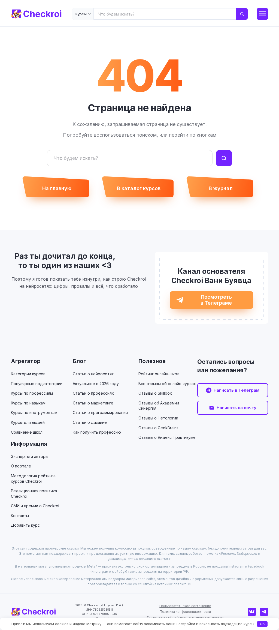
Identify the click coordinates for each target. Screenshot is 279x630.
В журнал (221, 188)
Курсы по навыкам (28, 403)
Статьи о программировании (100, 412)
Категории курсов (28, 373)
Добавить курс (25, 525)
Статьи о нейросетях (93, 373)
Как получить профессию (97, 432)
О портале (21, 466)
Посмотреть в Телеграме (216, 300)
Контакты (20, 515)
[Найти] (242, 14)
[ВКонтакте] (252, 612)
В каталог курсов (138, 188)
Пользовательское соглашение (185, 606)
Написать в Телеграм (236, 390)
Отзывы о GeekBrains (158, 427)
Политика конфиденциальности (185, 612)
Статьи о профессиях (93, 393)
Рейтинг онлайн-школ (158, 373)
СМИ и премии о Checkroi (35, 505)
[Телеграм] (264, 612)
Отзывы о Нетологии (158, 418)
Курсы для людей (28, 422)
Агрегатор (26, 361)
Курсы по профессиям (32, 393)
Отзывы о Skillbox (155, 393)
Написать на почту (236, 407)
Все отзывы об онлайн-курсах (167, 383)
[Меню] (262, 14)
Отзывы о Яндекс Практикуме (167, 437)
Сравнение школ (27, 432)
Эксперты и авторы (29, 456)
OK (262, 624)
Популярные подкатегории (36, 383)
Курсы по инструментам (34, 412)
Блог (79, 361)
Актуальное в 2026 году (96, 383)
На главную (56, 188)
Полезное (152, 361)
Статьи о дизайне (90, 422)
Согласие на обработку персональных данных (185, 617)
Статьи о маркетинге (93, 403)
